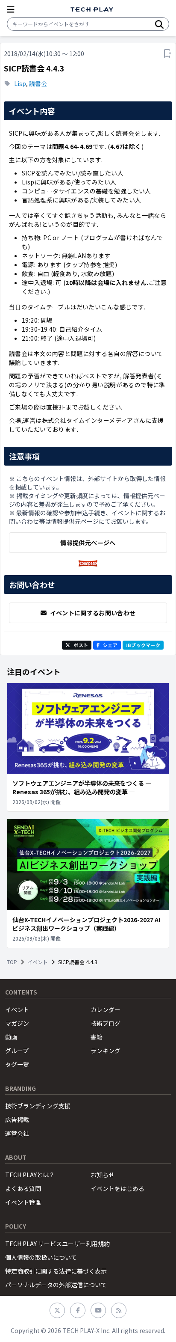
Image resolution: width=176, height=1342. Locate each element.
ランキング (105, 1050)
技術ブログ (105, 1023)
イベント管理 (23, 1202)
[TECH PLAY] (91, 9)
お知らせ (102, 1174)
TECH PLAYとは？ (30, 1174)
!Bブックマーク (143, 644)
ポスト (80, 644)
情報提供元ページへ (87, 542)
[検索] (159, 24)
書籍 (97, 1037)
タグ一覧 (17, 1064)
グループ (17, 1050)
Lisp (20, 83)
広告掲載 (17, 1119)
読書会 (38, 83)
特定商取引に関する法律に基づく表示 (56, 1271)
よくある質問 (23, 1188)
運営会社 (17, 1133)
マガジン (17, 1023)
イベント (37, 962)
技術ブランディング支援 (37, 1106)
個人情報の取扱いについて (41, 1257)
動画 (11, 1037)
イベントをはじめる (117, 1188)
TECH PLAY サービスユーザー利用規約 (57, 1243)
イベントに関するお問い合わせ (93, 613)
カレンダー (105, 1009)
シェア (110, 644)
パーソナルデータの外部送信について (56, 1284)
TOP (12, 962)
